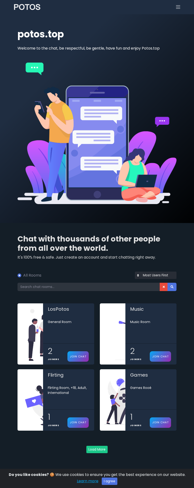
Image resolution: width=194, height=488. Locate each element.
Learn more (87, 481)
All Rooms (32, 275)
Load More (97, 449)
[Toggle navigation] (178, 7)
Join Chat (78, 356)
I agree (109, 481)
